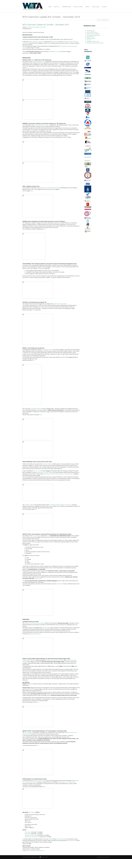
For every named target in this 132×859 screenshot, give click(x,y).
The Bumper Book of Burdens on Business (60, 504)
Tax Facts (89, 40)
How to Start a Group (92, 32)
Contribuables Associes (54, 51)
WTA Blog (42, 27)
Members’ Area (66, 6)
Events (87, 6)
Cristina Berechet (71, 840)
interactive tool (38, 578)
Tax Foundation (37, 535)
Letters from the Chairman (93, 33)
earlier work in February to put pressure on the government (58, 474)
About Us (57, 6)
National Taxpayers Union (38, 61)
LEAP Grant (27, 832)
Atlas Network (54, 41)
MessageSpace (106, 857)
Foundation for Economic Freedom (54, 660)
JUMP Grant (28, 833)
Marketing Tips (90, 36)
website (50, 839)
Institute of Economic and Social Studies (35, 623)
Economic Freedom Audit (31, 835)
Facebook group (61, 839)
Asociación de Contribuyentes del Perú (49, 187)
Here (23, 580)
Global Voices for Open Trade (32, 836)
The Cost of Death (37, 471)
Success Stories (78, 6)
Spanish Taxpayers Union (39, 780)
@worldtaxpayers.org (38, 850)
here (32, 191)
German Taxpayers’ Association (41, 125)
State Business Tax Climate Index (67, 782)
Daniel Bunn (59, 583)
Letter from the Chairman (33, 27)
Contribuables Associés (47, 349)
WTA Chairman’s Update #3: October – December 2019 (45, 24)
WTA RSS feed (44, 857)
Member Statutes (91, 38)
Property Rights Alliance (28, 660)
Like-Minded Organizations (93, 35)
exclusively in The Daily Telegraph (45, 472)
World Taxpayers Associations (36, 41)
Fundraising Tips (91, 30)
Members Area (105, 20)
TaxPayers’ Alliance (47, 464)
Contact (104, 6)
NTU (33, 60)
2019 (48, 535)
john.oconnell (30, 850)
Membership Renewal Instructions (95, 43)
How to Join (95, 6)
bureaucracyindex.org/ (34, 633)
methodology (45, 627)
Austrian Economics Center (60, 303)
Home (49, 6)
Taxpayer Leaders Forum (93, 41)
